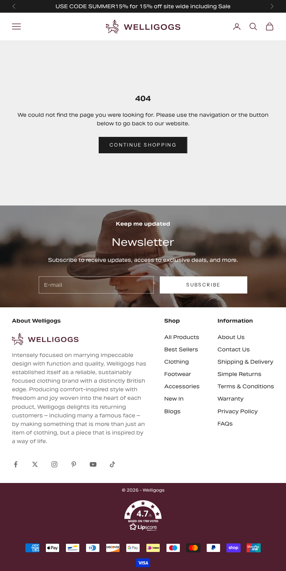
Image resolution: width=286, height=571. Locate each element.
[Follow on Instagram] (54, 464)
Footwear (177, 374)
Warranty (230, 398)
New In (174, 398)
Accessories (182, 386)
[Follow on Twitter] (35, 464)
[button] (143, 515)
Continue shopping (143, 145)
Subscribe (203, 285)
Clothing (176, 361)
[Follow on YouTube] (93, 464)
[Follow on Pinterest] (73, 464)
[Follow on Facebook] (15, 464)
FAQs (225, 423)
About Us (231, 337)
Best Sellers (181, 349)
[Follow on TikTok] (112, 464)
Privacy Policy (237, 411)
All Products (181, 337)
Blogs (172, 411)
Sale (224, 6)
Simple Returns (239, 374)
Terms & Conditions (245, 386)
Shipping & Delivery (245, 361)
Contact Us (233, 349)
